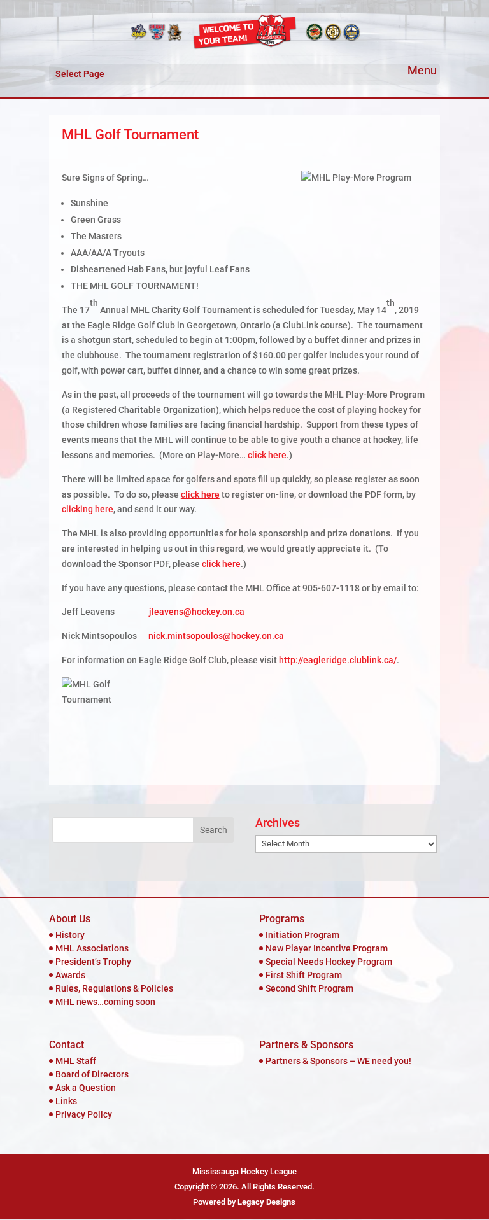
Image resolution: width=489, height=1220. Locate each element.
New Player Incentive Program (327, 948)
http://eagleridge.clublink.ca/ (338, 660)
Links (66, 1101)
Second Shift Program (309, 988)
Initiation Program (302, 935)
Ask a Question (85, 1088)
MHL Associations (92, 948)
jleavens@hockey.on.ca (196, 611)
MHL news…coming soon (105, 1002)
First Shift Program (304, 975)
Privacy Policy (83, 1114)
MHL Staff (75, 1061)
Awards (70, 975)
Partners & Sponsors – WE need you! (338, 1061)
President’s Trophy (93, 962)
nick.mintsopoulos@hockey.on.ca (216, 636)
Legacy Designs (266, 1202)
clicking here (87, 509)
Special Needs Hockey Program (329, 962)
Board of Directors (92, 1074)
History (70, 935)
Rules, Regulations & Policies (114, 988)
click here (267, 455)
